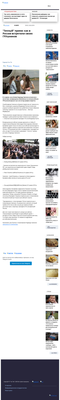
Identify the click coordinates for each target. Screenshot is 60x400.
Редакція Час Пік (7, 62)
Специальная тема (10, 11)
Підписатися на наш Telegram (21, 263)
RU (49, 6)
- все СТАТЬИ (54, 353)
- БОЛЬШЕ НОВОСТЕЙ (49, 94)
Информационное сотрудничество (16, 388)
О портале (8, 385)
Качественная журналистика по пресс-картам (50, 306)
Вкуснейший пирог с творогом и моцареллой (51, 249)
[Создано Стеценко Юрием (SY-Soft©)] (53, 395)
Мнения (34, 11)
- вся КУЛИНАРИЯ (53, 284)
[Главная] (5, 2)
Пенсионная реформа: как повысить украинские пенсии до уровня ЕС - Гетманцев (43, 16)
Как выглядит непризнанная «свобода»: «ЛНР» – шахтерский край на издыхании (51, 345)
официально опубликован (10, 224)
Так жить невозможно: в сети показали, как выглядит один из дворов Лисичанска (15, 16)
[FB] (4, 66)
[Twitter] (9, 66)
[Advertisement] (21, 48)
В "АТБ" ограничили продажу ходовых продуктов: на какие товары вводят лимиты (51, 85)
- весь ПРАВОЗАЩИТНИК (51, 227)
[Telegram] (16, 66)
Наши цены (8, 390)
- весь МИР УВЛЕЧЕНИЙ (50, 157)
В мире (16, 25)
